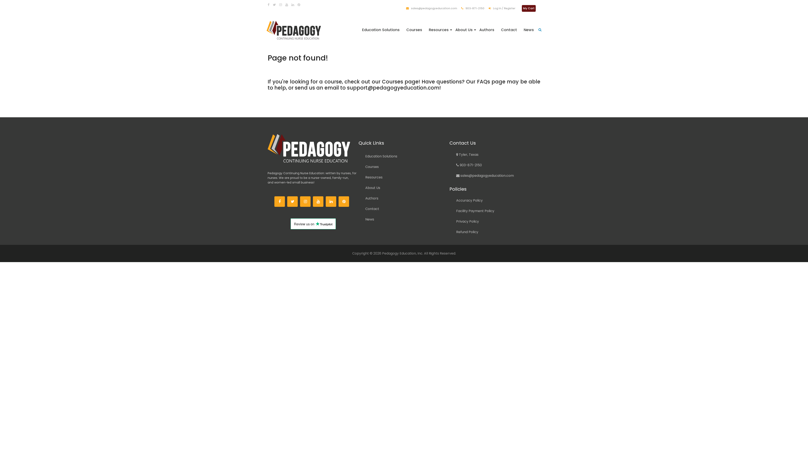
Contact (509, 29)
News (529, 29)
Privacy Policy (467, 221)
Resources (439, 29)
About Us (464, 29)
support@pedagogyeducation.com (393, 87)
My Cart (528, 8)
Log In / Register (503, 8)
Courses (414, 29)
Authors (486, 29)
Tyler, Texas (468, 154)
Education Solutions (381, 29)
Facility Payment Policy (475, 211)
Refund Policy (467, 232)
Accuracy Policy (469, 200)
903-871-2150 (474, 8)
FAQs (483, 81)
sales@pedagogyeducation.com (433, 8)
